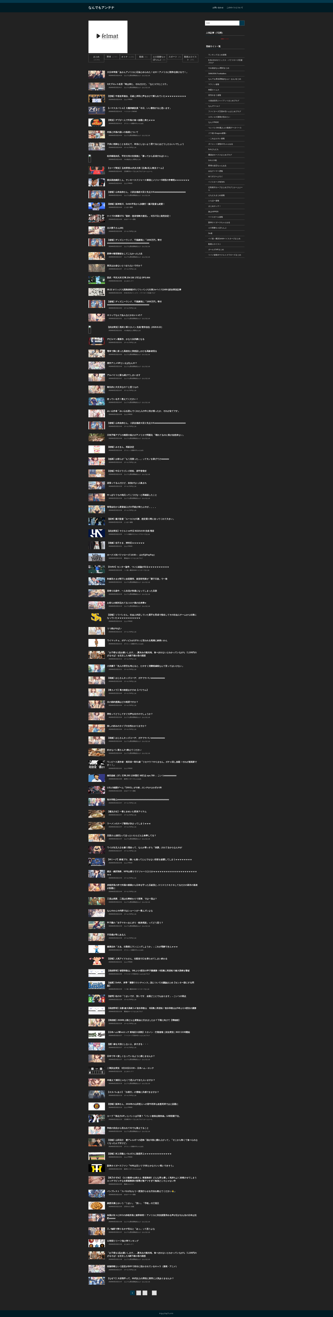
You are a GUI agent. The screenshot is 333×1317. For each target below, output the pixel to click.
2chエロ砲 (212, 160)
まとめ (96, 58)
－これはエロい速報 (216, 138)
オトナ (127, 57)
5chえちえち (213, 149)
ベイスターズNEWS (216, 182)
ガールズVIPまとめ (216, 249)
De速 (210, 233)
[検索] (243, 1)
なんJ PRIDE (213, 122)
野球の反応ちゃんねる (217, 166)
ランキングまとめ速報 (217, 55)
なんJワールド (214, 106)
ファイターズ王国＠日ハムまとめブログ (224, 111)
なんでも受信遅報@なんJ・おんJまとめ (224, 79)
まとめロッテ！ (214, 206)
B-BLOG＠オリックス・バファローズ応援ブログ (225, 61)
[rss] (239, 1)
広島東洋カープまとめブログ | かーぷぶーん (225, 188)
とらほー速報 (213, 201)
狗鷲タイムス (213, 90)
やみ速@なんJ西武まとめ (218, 68)
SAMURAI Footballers (217, 73)
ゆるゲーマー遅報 (215, 171)
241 (154, 1293)
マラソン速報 (213, 84)
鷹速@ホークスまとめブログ (220, 155)
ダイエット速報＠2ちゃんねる (220, 144)
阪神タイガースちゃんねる (219, 222)
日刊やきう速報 (214, 95)
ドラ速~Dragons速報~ (217, 133)
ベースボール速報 (215, 217)
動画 (143, 57)
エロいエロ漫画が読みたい (219, 117)
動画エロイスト (190, 58)
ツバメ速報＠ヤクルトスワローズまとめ (224, 255)
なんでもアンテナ (101, 7)
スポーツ (175, 57)
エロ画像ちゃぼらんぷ (159, 58)
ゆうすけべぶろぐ (215, 176)
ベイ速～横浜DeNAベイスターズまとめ (224, 239)
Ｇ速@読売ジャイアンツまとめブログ (223, 101)
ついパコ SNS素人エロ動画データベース (225, 128)
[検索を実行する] (242, 23)
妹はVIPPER (213, 212)
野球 (112, 57)
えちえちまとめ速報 (216, 195)
